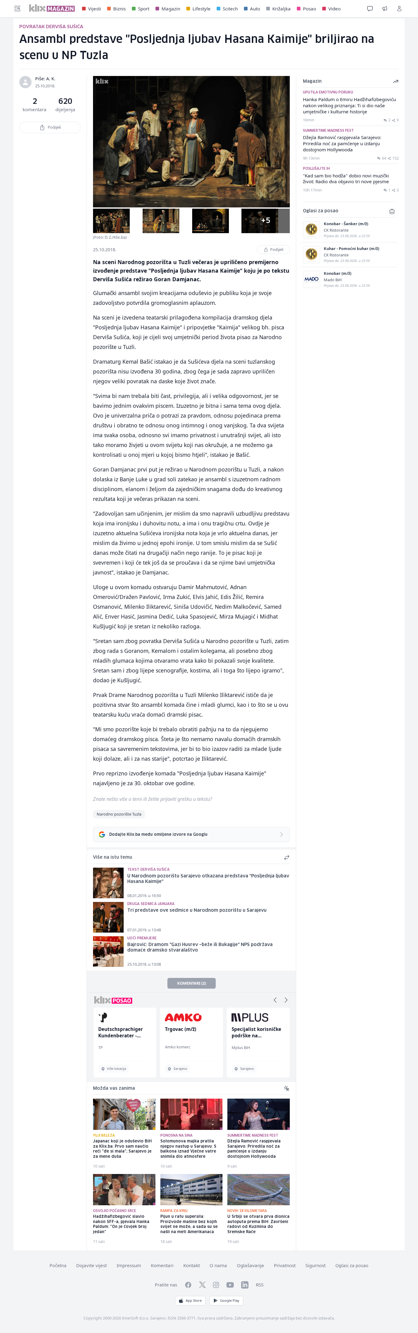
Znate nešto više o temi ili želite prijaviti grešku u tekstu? (152, 799)
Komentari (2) (191, 983)
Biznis (119, 9)
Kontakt (191, 1265)
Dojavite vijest (91, 1265)
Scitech (230, 9)
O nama (218, 1265)
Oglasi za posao (351, 1265)
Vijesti (94, 9)
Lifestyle (201, 9)
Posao (309, 9)
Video (334, 9)
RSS (259, 1285)
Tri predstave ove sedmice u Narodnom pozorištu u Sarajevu (197, 910)
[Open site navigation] (17, 8)
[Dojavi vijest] (384, 8)
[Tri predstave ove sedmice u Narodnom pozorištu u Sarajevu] (108, 917)
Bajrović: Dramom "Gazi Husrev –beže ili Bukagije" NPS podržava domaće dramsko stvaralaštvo (200, 948)
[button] (275, 1000)
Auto (255, 9)
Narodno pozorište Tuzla (119, 814)
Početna (58, 1265)
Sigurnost (315, 1265)
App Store (194, 1300)
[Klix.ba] (52, 8)
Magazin (171, 9)
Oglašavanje (250, 1265)
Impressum (129, 1265)
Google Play (229, 1300)
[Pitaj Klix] (369, 8)
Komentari (162, 1265)
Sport (143, 9)
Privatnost (285, 1265)
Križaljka (281, 9)
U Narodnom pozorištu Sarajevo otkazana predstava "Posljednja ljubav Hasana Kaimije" (208, 879)
